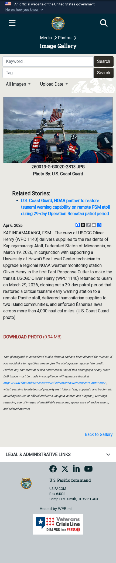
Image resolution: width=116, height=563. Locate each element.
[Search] (104, 23)
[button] (24, 9)
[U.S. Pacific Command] (26, 483)
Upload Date (52, 84)
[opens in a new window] (53, 470)
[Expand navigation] (12, 23)
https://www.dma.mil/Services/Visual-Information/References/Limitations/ (54, 383)
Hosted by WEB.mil (56, 508)
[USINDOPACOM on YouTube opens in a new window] (88, 470)
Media (46, 37)
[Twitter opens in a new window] (65, 470)
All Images (16, 84)
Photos (65, 37)
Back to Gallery (99, 434)
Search (103, 61)
